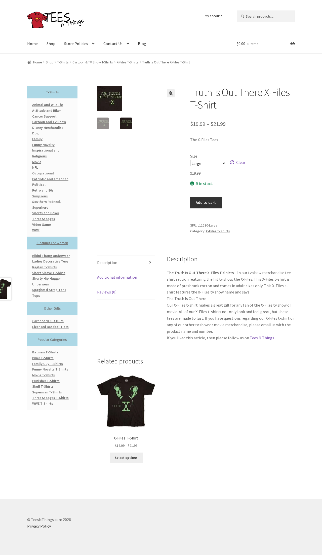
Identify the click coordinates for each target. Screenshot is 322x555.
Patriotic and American (50, 179)
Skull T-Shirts (43, 386)
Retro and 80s (43, 190)
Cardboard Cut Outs (48, 321)
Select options (126, 457)
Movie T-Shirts (43, 375)
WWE (35, 230)
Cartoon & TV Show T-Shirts (92, 62)
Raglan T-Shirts (44, 267)
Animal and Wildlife (47, 104)
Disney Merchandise (47, 127)
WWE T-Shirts (42, 403)
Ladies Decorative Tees (50, 261)
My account (213, 16)
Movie (36, 162)
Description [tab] (107, 262)
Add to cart (206, 202)
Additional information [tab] (117, 277)
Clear (240, 162)
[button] (171, 93)
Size (193, 156)
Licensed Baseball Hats (50, 326)
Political (39, 184)
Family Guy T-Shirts (47, 363)
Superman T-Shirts (47, 392)
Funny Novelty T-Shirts (50, 369)
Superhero (40, 207)
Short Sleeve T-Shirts (48, 273)
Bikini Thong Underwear (51, 255)
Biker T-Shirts (43, 358)
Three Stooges (43, 218)
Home (32, 43)
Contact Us (113, 43)
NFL (35, 167)
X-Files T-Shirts (128, 62)
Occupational (43, 173)
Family (37, 139)
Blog (142, 43)
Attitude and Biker (46, 110)
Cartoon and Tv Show (49, 122)
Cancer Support (44, 116)
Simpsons (40, 196)
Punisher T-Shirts (46, 381)
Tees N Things (262, 337)
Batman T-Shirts (45, 352)
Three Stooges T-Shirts (50, 397)
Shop (51, 43)
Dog (35, 133)
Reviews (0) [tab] (106, 291)
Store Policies (76, 43)
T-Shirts (63, 62)
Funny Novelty (43, 144)
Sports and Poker (45, 213)
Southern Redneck (46, 201)
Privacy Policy (39, 526)
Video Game (41, 224)
